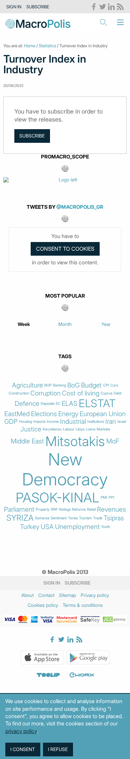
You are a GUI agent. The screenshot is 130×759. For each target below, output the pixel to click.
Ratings (65, 509)
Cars (114, 385)
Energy (68, 414)
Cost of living (80, 393)
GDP (11, 421)
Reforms (79, 509)
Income (53, 421)
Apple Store (42, 657)
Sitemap (67, 595)
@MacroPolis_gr (79, 207)
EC (58, 403)
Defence (27, 403)
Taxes (73, 518)
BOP (48, 385)
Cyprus (106, 393)
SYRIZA (20, 518)
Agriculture (27, 385)
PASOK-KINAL (57, 498)
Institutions (95, 421)
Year (106, 324)
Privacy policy (95, 595)
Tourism (85, 518)
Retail (91, 509)
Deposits (47, 403)
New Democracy (65, 469)
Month (65, 324)
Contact (46, 595)
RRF (54, 509)
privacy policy (21, 731)
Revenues (111, 509)
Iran (110, 421)
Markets (103, 429)
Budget (91, 385)
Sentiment (59, 518)
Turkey (29, 527)
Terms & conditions (83, 605)
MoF (112, 441)
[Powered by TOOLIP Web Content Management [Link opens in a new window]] (48, 675)
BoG (73, 385)
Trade (97, 518)
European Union (103, 414)
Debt (117, 393)
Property (43, 509)
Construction (19, 393)
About (27, 595)
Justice (30, 429)
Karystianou (52, 429)
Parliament (19, 509)
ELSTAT (97, 403)
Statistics (47, 45)
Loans (90, 429)
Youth (105, 527)
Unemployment (77, 527)
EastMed (17, 414)
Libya (80, 429)
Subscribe (37, 6)
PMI (104, 497)
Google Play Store (88, 657)
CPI (106, 385)
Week (24, 324)
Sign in (13, 6)
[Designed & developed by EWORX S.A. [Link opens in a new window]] (81, 675)
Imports (39, 421)
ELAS (69, 403)
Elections (44, 414)
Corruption (45, 393)
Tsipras (114, 518)
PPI (111, 497)
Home (29, 45)
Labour (68, 429)
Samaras (42, 518)
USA (47, 527)
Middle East (27, 441)
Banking (59, 385)
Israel (121, 421)
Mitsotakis (75, 441)
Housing (25, 421)
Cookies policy (43, 605)
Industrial (73, 421)
